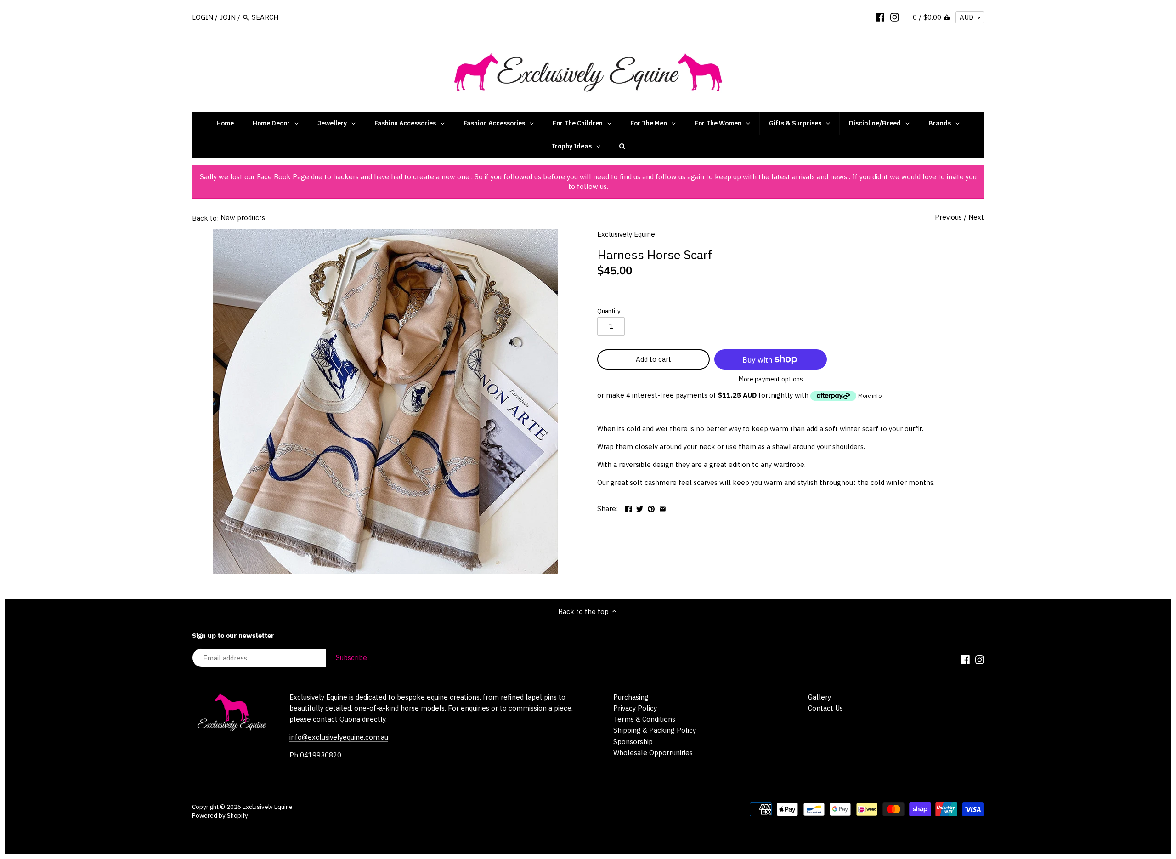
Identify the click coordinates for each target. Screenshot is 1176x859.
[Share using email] (662, 507)
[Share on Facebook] (628, 507)
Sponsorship (633, 741)
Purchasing (631, 697)
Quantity (609, 310)
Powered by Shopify (220, 815)
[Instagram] (894, 17)
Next (976, 217)
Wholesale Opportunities (653, 752)
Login (202, 17)
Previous (948, 217)
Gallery (819, 697)
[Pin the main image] (651, 507)
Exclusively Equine (626, 234)
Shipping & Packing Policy (654, 730)
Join (228, 17)
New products (242, 217)
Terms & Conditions (644, 719)
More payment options (771, 379)
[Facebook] (880, 17)
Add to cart (653, 359)
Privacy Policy (635, 708)
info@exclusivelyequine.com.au (338, 737)
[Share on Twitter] (639, 507)
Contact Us (825, 708)
